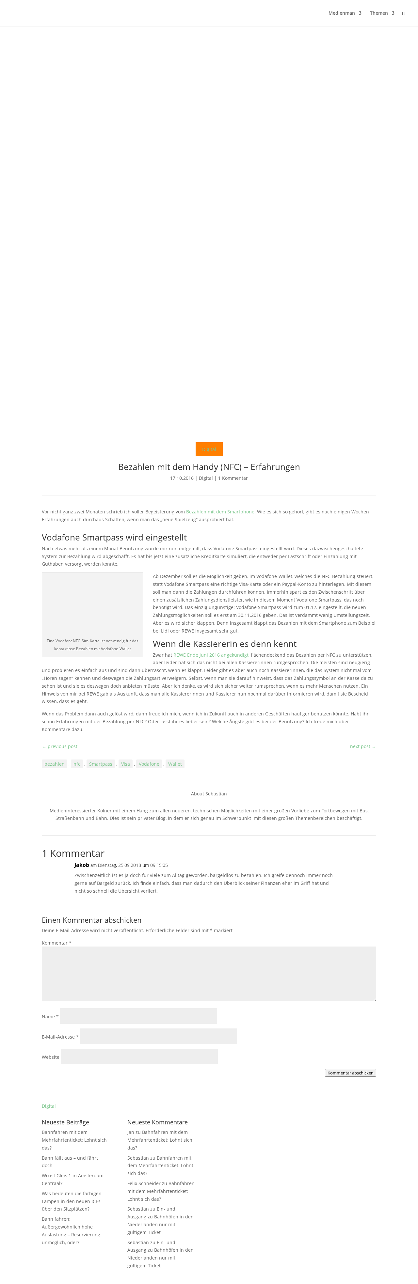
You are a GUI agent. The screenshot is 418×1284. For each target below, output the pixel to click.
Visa (125, 764)
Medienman (342, 13)
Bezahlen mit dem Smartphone (220, 512)
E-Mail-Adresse (60, 1037)
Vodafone (149, 764)
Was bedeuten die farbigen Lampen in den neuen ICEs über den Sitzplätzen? (72, 1201)
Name (50, 1016)
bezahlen (54, 764)
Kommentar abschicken (351, 1073)
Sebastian (138, 1158)
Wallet (175, 764)
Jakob (81, 865)
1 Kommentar (233, 478)
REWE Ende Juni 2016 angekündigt (211, 655)
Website (50, 1057)
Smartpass (100, 764)
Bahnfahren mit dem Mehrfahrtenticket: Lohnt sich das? (74, 1140)
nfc (76, 764)
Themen (379, 13)
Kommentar (57, 943)
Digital (209, 449)
